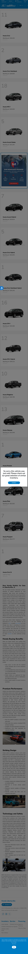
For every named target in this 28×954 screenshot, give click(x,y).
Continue (14, 482)
